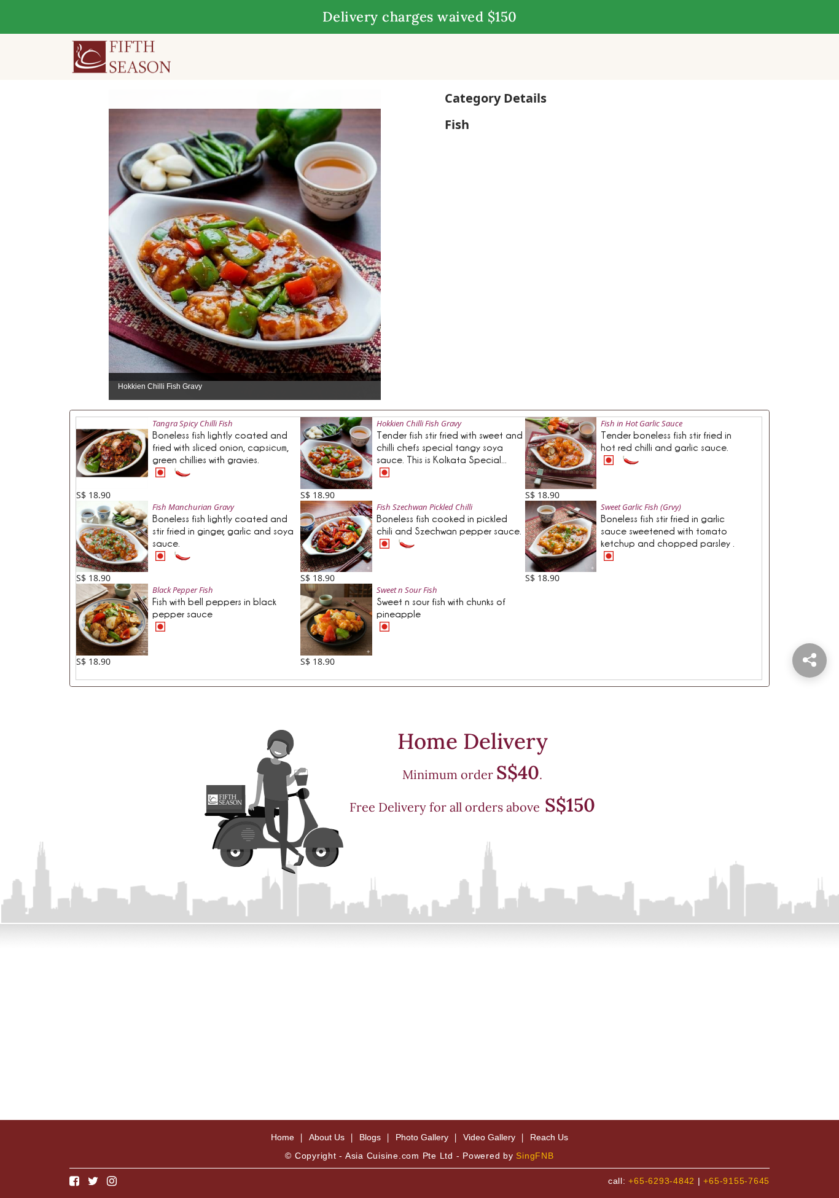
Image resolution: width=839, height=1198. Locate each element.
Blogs (370, 1137)
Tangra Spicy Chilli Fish (192, 423)
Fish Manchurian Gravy (193, 506)
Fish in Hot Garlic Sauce (641, 423)
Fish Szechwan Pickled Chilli (424, 506)
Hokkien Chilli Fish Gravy (419, 423)
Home (282, 1137)
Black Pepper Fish (182, 589)
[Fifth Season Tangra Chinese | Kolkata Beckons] (121, 56)
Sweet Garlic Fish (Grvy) (641, 506)
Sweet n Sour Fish (407, 589)
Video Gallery (489, 1137)
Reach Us (549, 1137)
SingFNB (534, 1156)
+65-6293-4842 (661, 1181)
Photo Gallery (422, 1137)
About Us (327, 1137)
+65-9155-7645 (736, 1181)
